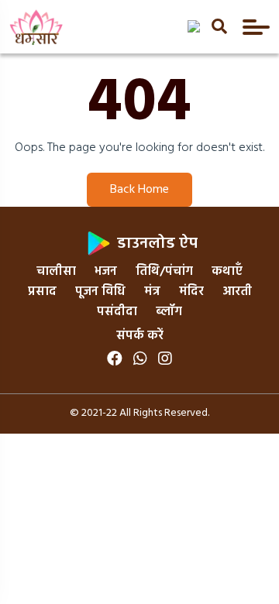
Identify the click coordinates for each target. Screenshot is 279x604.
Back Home (139, 190)
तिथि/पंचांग (164, 272)
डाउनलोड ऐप (155, 244)
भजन (106, 272)
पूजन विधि (100, 292)
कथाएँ (227, 272)
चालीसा (56, 272)
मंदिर (191, 292)
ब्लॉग (169, 312)
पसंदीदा (117, 312)
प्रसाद (42, 292)
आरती (237, 292)
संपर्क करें (140, 336)
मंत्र (152, 292)
